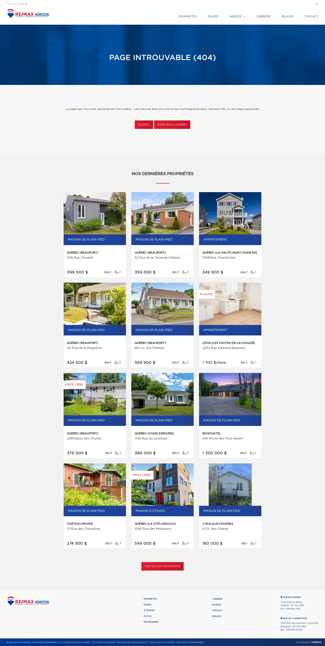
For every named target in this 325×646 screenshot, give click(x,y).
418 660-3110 (293, 609)
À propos (149, 610)
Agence (235, 16)
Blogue (288, 16)
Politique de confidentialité (132, 642)
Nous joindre (19, 4)
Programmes (151, 622)
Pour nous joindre (172, 125)
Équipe (213, 16)
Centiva (315, 642)
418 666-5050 (294, 630)
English (216, 616)
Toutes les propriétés (162, 566)
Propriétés (188, 16)
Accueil (144, 125)
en (316, 4)
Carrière (263, 16)
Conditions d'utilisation (162, 642)
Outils (147, 616)
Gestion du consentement (190, 642)
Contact (311, 16)
